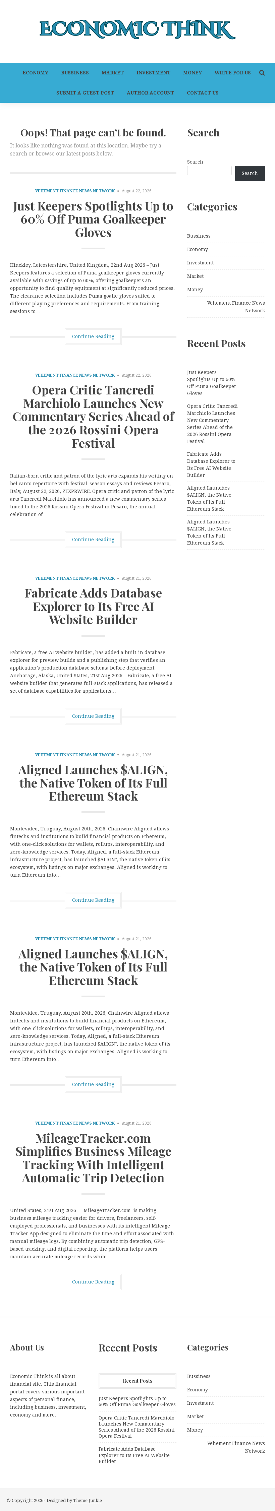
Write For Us (233, 72)
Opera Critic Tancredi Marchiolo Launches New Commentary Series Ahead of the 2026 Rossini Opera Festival (93, 415)
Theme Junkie (87, 1500)
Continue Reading (93, 336)
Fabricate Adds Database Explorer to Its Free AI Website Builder (93, 605)
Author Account (150, 93)
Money (192, 72)
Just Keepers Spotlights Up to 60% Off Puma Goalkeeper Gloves (93, 218)
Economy (35, 72)
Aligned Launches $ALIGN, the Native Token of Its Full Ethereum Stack (93, 782)
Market (113, 72)
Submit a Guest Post (85, 93)
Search (195, 162)
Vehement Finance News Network (75, 191)
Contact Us (203, 93)
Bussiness (75, 72)
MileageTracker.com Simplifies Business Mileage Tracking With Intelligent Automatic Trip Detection (93, 1158)
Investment (153, 72)
